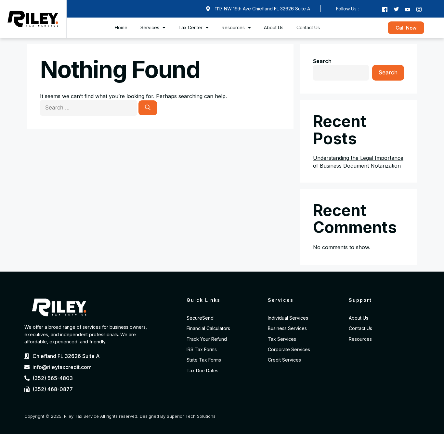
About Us (273, 27)
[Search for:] (89, 107)
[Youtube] (407, 9)
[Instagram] (419, 9)
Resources (233, 27)
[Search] (147, 107)
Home (121, 27)
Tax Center (190, 27)
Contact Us (308, 27)
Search (322, 61)
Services (149, 27)
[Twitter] (396, 9)
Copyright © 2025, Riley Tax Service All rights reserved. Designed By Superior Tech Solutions (119, 416)
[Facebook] (384, 9)
